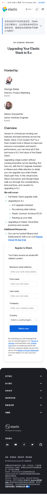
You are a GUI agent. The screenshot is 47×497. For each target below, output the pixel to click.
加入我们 (8, 383)
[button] (41, 26)
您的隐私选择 (21, 486)
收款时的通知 (10, 486)
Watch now (23, 328)
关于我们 (8, 376)
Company (14, 303)
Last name (14, 291)
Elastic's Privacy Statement (28, 350)
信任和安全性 (10, 398)
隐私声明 (21, 457)
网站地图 (29, 457)
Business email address (21, 267)
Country (13, 315)
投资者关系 (9, 405)
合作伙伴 (8, 391)
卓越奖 (7, 412)
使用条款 (13, 457)
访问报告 (41, 2)
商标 (6, 457)
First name (14, 279)
